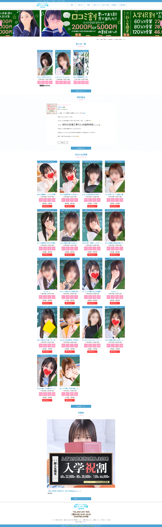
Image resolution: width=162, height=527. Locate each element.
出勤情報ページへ (81, 406)
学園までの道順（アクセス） (81, 521)
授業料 (88, 5)
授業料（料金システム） (87, 519)
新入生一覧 (71, 519)
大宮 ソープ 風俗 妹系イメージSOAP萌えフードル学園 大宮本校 (109, 39)
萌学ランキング (97, 5)
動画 (109, 519)
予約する (47, 206)
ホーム (124, 39)
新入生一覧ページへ (81, 91)
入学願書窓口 (114, 5)
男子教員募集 (122, 5)
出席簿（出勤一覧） (59, 519)
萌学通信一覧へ (81, 148)
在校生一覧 (80, 5)
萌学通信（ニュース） (78, 519)
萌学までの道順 (105, 5)
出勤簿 (71, 5)
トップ (53, 519)
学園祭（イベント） (97, 519)
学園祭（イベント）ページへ (81, 499)
